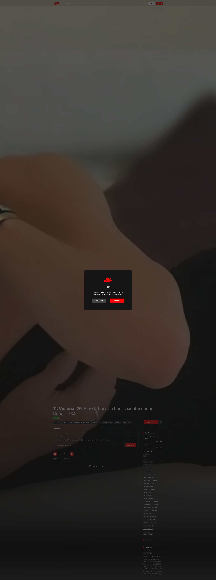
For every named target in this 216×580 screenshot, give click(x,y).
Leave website (99, 300)
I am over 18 (117, 300)
